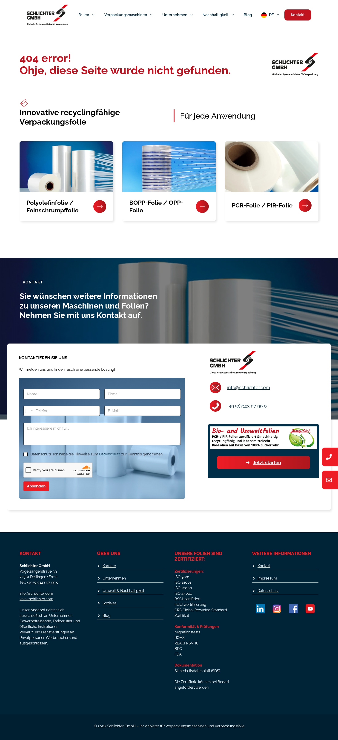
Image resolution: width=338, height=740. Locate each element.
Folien (83, 15)
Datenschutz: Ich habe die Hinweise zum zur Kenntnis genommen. (96, 454)
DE (271, 15)
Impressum (267, 578)
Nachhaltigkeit (216, 15)
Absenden (36, 486)
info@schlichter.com (248, 387)
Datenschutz (109, 454)
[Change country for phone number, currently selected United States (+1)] (28, 411)
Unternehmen (174, 15)
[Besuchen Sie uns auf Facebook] (294, 608)
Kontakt (298, 15)
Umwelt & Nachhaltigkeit (123, 591)
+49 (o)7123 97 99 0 (247, 406)
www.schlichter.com (36, 599)
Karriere (109, 566)
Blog (248, 15)
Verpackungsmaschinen (125, 15)
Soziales (110, 603)
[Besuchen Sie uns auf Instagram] (277, 608)
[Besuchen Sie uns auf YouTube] (310, 608)
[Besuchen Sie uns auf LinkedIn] (260, 608)
